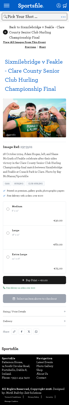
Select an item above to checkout (37, 298)
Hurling (18, 183)
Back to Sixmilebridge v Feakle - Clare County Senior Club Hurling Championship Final (36, 32)
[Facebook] (21, 332)
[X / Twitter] (29, 332)
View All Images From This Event (24, 42)
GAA (7, 183)
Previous (30, 47)
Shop (39, 370)
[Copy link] (14, 332)
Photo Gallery (44, 366)
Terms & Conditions (13, 397)
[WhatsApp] (36, 332)
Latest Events (44, 362)
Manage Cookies (11, 401)
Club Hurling (35, 183)
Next (42, 47)
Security (49, 397)
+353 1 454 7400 (20, 377)
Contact (41, 377)
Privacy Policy (33, 397)
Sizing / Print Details (14, 311)
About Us (42, 373)
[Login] (58, 5)
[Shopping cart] (65, 5)
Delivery (7, 321)
